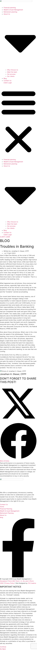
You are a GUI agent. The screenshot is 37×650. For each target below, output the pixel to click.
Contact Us (7, 80)
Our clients (10, 76)
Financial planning (10, 7)
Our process (11, 74)
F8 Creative (32, 583)
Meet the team (12, 72)
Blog (5, 78)
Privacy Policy (9, 583)
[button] (18, 121)
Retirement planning (10, 12)
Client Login (8, 83)
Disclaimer (3, 581)
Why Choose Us (12, 70)
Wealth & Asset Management (13, 10)
